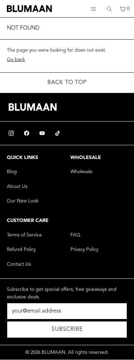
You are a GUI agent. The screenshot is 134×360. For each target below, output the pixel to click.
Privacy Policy (84, 249)
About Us (17, 186)
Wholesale (81, 171)
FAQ (75, 235)
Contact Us (19, 264)
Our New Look (22, 201)
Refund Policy (21, 249)
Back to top (67, 82)
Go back (16, 59)
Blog (12, 171)
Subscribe (67, 329)
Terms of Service (24, 235)
